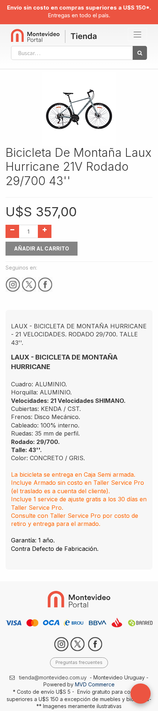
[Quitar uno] (12, 231)
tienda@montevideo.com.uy (53, 677)
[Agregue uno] (44, 231)
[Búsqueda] (140, 53)
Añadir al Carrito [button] (41, 248)
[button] (140, 693)
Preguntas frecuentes (79, 662)
